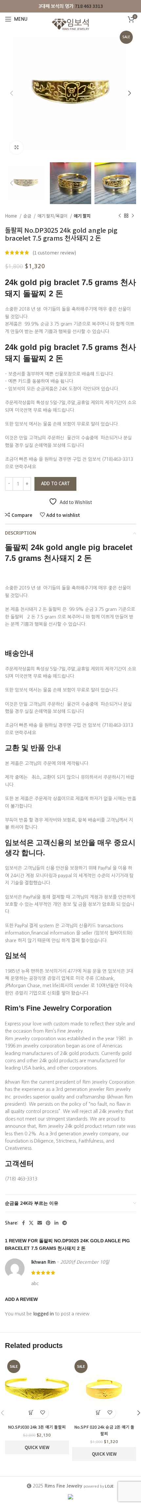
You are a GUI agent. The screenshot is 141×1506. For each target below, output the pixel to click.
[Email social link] (39, 1223)
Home (11, 216)
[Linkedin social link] (56, 1223)
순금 (27, 216)
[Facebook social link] (23, 1223)
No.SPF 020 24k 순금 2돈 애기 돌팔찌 (104, 1430)
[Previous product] (119, 216)
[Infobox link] (70, 6)
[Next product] (133, 216)
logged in (43, 1313)
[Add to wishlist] (43, 1412)
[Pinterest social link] (48, 1223)
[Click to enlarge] (16, 147)
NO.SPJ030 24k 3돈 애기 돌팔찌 (37, 1427)
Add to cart (55, 484)
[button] (31, 1412)
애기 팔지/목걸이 (53, 216)
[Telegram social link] (64, 1223)
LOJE (109, 1486)
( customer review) (54, 252)
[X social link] (31, 1223)
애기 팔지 (82, 216)
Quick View (37, 1447)
